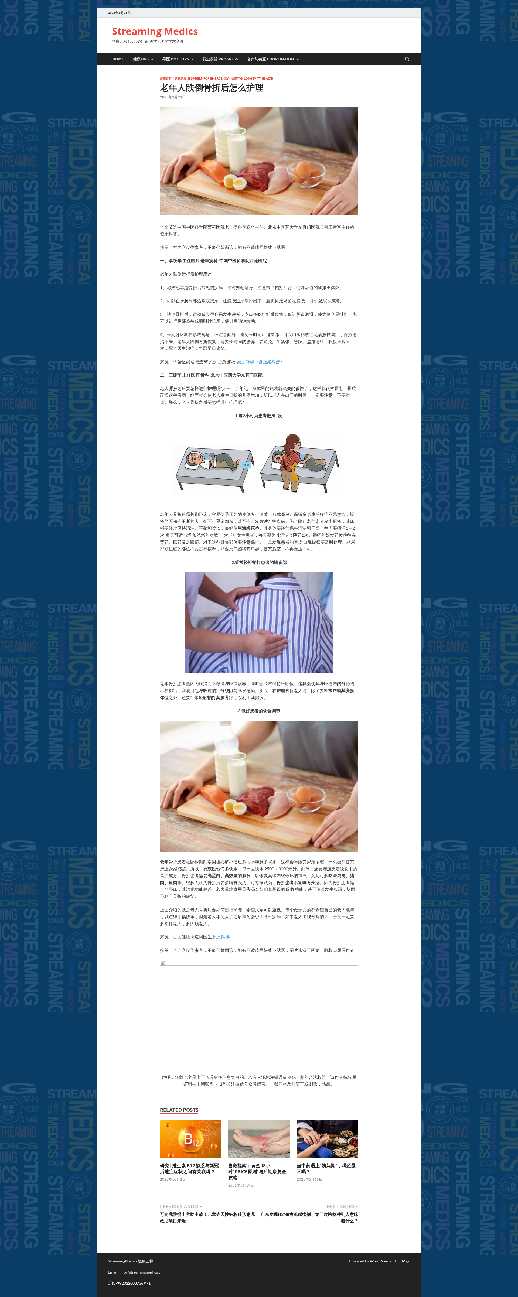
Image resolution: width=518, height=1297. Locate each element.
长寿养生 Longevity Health (252, 78)
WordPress (379, 1261)
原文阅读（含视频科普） (260, 361)
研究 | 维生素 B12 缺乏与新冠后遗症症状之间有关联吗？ (189, 1168)
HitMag (403, 1261)
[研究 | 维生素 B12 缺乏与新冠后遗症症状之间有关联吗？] (190, 1140)
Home (118, 59)
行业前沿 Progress (220, 59)
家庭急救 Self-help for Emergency (202, 78)
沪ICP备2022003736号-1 (129, 1283)
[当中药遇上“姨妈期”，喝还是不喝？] (327, 1140)
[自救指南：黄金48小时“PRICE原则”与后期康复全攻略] (259, 1140)
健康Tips (141, 59)
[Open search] (407, 59)
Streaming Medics (155, 31)
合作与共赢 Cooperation (270, 59)
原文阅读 (221, 936)
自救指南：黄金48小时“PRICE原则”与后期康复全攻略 (257, 1171)
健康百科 (166, 78)
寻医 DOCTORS (175, 59)
